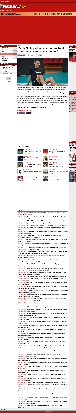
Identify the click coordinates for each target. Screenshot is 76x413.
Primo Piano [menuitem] (5, 47)
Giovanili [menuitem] (4, 60)
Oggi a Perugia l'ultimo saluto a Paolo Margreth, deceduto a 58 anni (46, 382)
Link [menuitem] (3, 56)
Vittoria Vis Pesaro (7, 73)
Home (2, 45)
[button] (8, 78)
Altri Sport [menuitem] (5, 58)
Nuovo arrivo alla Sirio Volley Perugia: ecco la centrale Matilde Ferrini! (46, 276)
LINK (70, 142)
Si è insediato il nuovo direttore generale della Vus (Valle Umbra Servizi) (47, 225)
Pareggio (5, 71)
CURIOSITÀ (72, 45)
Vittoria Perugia (6, 68)
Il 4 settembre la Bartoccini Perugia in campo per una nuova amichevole (47, 307)
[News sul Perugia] (13, 6)
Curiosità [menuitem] (5, 50)
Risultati (8, 81)
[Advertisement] (9, 112)
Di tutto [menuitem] (4, 52)
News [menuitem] (4, 54)
